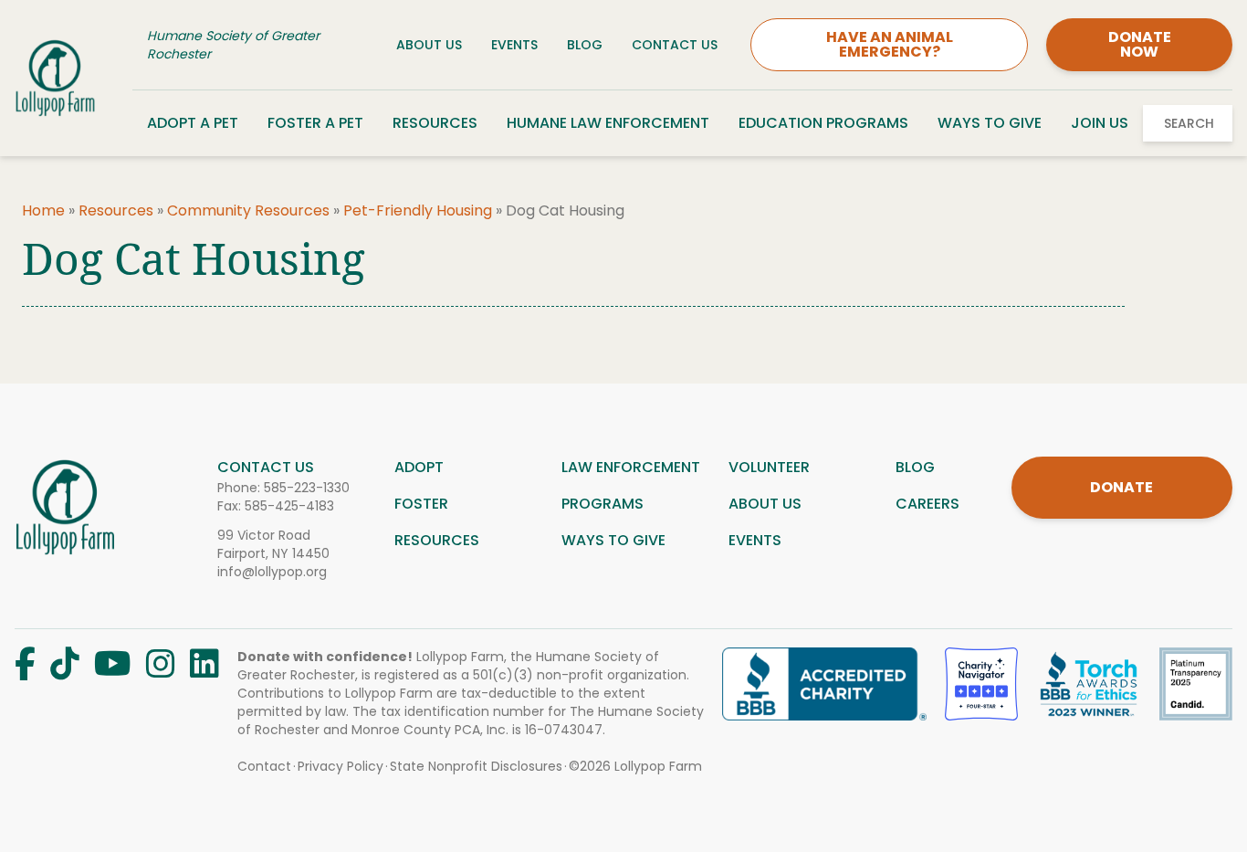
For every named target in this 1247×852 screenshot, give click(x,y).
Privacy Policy (340, 766)
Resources (435, 122)
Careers (927, 503)
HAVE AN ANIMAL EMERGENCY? (889, 44)
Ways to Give (990, 122)
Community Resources (248, 210)
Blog (585, 45)
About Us (429, 45)
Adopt (419, 467)
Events (514, 45)
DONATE (1121, 487)
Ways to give (613, 540)
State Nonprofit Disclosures (476, 766)
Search (1189, 123)
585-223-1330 (307, 488)
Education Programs (823, 122)
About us (765, 503)
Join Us (1099, 122)
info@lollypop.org (272, 572)
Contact (264, 766)
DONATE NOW (1139, 44)
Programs (602, 503)
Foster (421, 503)
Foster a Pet (315, 122)
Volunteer (769, 467)
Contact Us (675, 45)
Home (43, 210)
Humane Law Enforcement (608, 122)
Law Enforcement (630, 467)
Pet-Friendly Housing (417, 210)
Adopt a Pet (192, 122)
